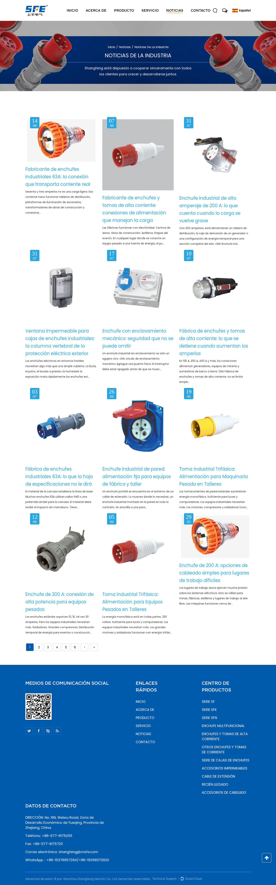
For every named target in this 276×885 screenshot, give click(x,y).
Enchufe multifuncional (223, 725)
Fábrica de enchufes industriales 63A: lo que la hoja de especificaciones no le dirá (59, 476)
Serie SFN (209, 717)
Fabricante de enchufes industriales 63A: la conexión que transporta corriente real (57, 176)
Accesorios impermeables (224, 768)
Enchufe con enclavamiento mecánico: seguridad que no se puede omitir (137, 338)
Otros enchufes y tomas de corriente (224, 749)
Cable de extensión (218, 776)
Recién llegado (215, 784)
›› (94, 647)
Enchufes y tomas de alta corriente (225, 736)
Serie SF (208, 701)
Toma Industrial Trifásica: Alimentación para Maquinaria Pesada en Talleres (213, 476)
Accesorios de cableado (224, 792)
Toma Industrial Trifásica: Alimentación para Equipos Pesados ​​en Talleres (132, 601)
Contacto (200, 10)
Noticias (174, 10)
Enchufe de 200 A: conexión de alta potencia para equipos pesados (59, 601)
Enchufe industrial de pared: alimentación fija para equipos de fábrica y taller (136, 476)
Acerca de (96, 10)
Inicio (72, 10)
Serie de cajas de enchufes (225, 760)
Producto (124, 10)
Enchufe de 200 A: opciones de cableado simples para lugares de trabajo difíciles (214, 572)
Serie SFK (209, 709)
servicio (150, 10)
